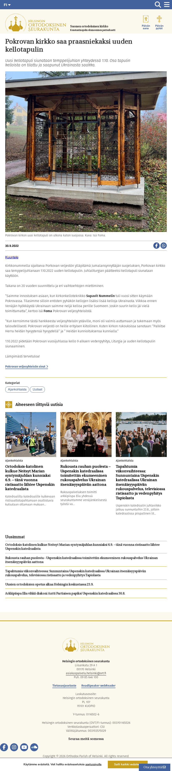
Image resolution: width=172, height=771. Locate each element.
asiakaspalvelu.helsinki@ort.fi (86, 673)
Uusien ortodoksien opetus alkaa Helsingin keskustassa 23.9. (49, 584)
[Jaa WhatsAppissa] (163, 246)
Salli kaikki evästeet (127, 764)
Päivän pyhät (159, 27)
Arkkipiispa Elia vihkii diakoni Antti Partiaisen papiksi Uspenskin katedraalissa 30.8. (65, 593)
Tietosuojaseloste (64, 685)
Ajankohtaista (17, 389)
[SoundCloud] (34, 747)
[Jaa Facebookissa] (156, 246)
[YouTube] (24, 747)
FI (6, 5)
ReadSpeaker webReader (98, 685)
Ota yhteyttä (153, 767)
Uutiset (37, 389)
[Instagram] (14, 747)
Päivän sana (146, 27)
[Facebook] (4, 747)
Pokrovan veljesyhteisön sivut (25, 366)
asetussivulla (93, 764)
